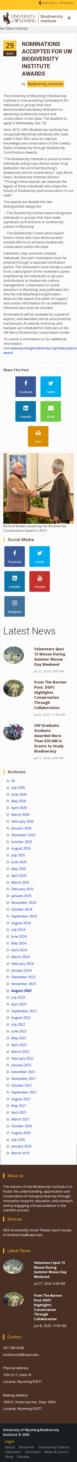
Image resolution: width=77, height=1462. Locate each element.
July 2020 (18, 1139)
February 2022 (22, 1058)
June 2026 (18, 794)
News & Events (56, 1452)
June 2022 (18, 1031)
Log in (9, 1441)
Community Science (53, 1447)
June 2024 (18, 936)
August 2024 (21, 923)
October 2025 (21, 842)
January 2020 (21, 1146)
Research (26, 1447)
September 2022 (24, 1011)
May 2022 (18, 1038)
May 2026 (18, 801)
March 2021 (20, 1119)
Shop (9, 1456)
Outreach (32, 1452)
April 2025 (19, 875)
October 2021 (21, 1085)
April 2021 (19, 1112)
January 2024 (21, 970)
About (10, 1447)
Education (13, 1452)
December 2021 (23, 1072)
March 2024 (20, 957)
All (13, 781)
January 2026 (21, 828)
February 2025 (22, 889)
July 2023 (18, 997)
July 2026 (18, 787)
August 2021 (21, 1099)
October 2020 (21, 1126)
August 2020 (21, 1133)
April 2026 (19, 808)
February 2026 (22, 821)
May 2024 (18, 943)
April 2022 (19, 1045)
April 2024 (19, 950)
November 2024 (23, 902)
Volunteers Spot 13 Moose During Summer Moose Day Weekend (49, 656)
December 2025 (23, 835)
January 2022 (21, 1065)
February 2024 (22, 963)
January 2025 (21, 896)
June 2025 (18, 862)
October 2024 (21, 909)
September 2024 (24, 916)
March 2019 (20, 1153)
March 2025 (20, 882)
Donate (23, 1456)
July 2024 (18, 929)
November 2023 (23, 984)
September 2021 (24, 1092)
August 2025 (21, 848)
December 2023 (23, 977)
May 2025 (18, 869)
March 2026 (20, 814)
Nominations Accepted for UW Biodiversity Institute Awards (47, 59)
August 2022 (21, 1017)
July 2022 (18, 1024)
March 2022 (20, 1051)
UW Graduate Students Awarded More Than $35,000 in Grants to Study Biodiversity (48, 738)
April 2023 (19, 1004)
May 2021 (18, 1105)
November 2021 (23, 1078)
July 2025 (18, 855)
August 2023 (21, 990)
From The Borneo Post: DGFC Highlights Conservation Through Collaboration (50, 695)
